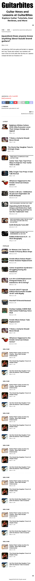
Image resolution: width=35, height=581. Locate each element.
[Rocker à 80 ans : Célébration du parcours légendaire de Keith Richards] (5, 193)
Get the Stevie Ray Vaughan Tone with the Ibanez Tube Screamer (19, 371)
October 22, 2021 (13, 302)
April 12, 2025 (12, 166)
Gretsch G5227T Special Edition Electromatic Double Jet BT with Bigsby (20, 291)
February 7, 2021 (13, 284)
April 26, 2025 (12, 357)
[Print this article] (23, 102)
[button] (33, 25)
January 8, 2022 (13, 262)
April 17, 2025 (12, 142)
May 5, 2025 (12, 133)
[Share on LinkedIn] (11, 102)
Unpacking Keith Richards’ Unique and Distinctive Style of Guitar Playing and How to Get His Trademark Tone (20, 207)
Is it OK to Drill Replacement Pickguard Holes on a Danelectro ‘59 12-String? (20, 280)
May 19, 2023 (5, 45)
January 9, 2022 (13, 314)
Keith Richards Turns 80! (20, 222)
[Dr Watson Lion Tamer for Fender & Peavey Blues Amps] (5, 251)
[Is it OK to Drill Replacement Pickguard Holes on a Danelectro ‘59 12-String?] (5, 280)
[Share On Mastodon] (31, 102)
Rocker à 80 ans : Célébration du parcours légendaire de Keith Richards (20, 194)
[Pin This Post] (15, 102)
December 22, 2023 (13, 213)
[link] (3, 98)
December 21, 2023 (13, 227)
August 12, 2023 (13, 240)
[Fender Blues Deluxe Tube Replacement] (5, 321)
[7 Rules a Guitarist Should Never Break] (5, 139)
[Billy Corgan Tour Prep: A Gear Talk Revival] (5, 173)
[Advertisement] (17, 76)
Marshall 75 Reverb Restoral (20, 301)
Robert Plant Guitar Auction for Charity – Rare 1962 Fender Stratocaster (19, 354)
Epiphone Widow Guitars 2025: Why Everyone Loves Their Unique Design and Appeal (19, 128)
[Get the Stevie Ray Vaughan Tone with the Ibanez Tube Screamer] (5, 372)
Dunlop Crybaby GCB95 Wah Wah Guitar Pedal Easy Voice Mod (20, 311)
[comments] (8, 98)
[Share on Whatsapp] (27, 102)
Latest (5, 121)
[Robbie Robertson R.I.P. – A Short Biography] (5, 233)
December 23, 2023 (13, 197)
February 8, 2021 (13, 295)
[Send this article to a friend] (19, 102)
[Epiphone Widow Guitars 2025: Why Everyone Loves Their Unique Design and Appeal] (5, 126)
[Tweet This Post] (7, 102)
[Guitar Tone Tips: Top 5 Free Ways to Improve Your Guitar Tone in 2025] (5, 157)
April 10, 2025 (12, 374)
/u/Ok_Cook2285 (13, 96)
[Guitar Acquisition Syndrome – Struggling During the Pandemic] (5, 269)
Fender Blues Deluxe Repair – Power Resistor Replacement (20, 260)
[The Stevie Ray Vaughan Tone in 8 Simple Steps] (4, 148)
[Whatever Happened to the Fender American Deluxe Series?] (5, 182)
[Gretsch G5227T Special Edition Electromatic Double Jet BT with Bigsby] (5, 291)
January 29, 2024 (13, 186)
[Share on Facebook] (4, 102)
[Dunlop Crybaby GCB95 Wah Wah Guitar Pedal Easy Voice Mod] (5, 310)
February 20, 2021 (13, 253)
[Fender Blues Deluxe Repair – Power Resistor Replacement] (5, 260)
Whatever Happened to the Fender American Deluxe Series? (20, 183)
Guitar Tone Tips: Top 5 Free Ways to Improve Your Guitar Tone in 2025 (20, 161)
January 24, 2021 (13, 273)
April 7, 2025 (12, 175)
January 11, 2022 (13, 323)
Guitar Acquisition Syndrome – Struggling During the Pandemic (21, 270)
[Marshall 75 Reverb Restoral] (5, 302)
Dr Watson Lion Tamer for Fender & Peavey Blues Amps (20, 250)
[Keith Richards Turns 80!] (5, 220)
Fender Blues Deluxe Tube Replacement (19, 321)
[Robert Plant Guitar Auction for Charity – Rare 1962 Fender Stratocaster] (5, 354)
